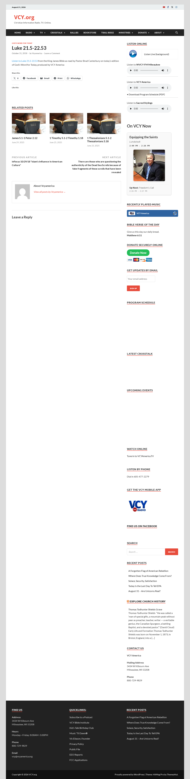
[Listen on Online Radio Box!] (174, 214)
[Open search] (176, 32)
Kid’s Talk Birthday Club (81, 727)
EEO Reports (76, 754)
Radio (29, 32)
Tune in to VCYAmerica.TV (140, 456)
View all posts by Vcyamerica (50, 191)
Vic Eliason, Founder (79, 738)
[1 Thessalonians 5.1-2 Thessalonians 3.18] (104, 124)
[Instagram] (176, 7)
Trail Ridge (107, 32)
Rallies (74, 32)
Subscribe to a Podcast (80, 717)
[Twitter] (172, 7)
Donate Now (138, 252)
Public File (74, 749)
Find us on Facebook (142, 526)
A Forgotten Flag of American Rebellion (148, 570)
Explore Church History (148, 601)
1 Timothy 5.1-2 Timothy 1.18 (66, 138)
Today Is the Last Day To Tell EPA (144, 586)
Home (17, 32)
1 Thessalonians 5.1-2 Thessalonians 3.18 (99, 139)
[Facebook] (168, 7)
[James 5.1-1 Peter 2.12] (29, 124)
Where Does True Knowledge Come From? (150, 575)
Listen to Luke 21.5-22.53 (25, 60)
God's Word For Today (22, 43)
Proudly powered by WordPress (129, 774)
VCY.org (24, 17)
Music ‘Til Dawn (78, 733)
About (158, 32)
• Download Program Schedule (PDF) (146, 94)
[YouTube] (164, 7)
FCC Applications (78, 760)
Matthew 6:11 (134, 235)
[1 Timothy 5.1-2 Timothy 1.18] (66, 124)
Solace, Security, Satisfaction (142, 580)
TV (41, 32)
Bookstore (89, 32)
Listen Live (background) (156, 54)
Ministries (124, 32)
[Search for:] (152, 551)
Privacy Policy (76, 743)
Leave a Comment (52, 53)
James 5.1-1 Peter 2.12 (24, 138)
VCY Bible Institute (79, 722)
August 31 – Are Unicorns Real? (144, 591)
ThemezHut (172, 774)
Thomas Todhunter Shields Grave (145, 609)
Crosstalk (56, 32)
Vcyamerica (37, 53)
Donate (142, 32)
